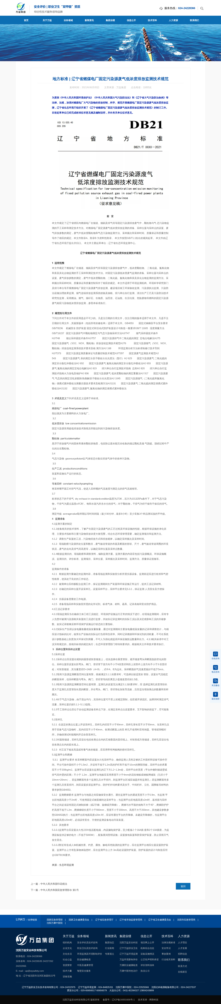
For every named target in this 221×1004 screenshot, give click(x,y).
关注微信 (215, 685)
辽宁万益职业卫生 (129, 948)
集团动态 (109, 942)
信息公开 (131, 20)
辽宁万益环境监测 (129, 954)
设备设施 (67, 976)
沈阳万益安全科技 (129, 942)
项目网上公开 (147, 942)
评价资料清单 (147, 965)
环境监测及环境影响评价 (89, 954)
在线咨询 (215, 658)
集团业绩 (110, 20)
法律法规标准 (168, 942)
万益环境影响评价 (129, 959)
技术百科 (152, 20)
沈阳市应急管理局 (186, 919)
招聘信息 (182, 954)
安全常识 (166, 948)
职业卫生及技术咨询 (87, 948)
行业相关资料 (168, 959)
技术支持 (142, 999)
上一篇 (49, 883)
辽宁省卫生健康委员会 (159, 919)
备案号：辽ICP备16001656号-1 (119, 999)
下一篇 (55, 890)
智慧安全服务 (84, 971)
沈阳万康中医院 (55, 923)
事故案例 (166, 954)
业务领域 (68, 20)
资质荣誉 (67, 965)
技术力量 (67, 971)
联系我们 (194, 20)
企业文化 (67, 948)
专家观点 (109, 954)
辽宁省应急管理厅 (104, 919)
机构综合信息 (147, 948)
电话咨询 (215, 672)
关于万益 (47, 20)
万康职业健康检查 (129, 965)
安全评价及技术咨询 (87, 942)
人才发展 (182, 948)
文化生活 (67, 954)
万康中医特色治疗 (129, 971)
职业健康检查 (84, 959)
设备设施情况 (147, 954)
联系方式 (182, 966)
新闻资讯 (89, 20)
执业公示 (145, 971)
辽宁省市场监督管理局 (131, 919)
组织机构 (67, 942)
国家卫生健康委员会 (79, 919)
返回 (183, 886)
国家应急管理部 (55, 919)
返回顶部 (215, 699)
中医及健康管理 (85, 965)
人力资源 (173, 20)
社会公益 (67, 959)
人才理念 (182, 942)
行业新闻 (109, 948)
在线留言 (182, 971)
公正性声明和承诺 (150, 959)
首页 (26, 20)
